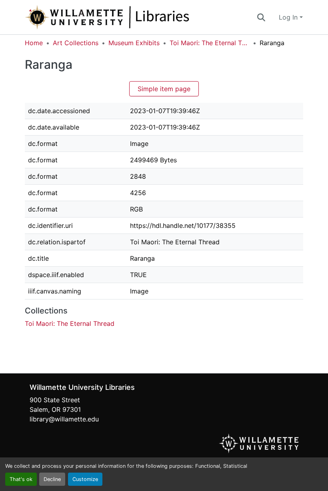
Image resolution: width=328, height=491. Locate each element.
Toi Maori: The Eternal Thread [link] (210, 43)
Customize (85, 479)
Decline (52, 479)
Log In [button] (289, 17)
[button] (133, 17)
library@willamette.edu (64, 419)
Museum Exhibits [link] (134, 43)
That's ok (21, 479)
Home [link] (34, 43)
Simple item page (164, 89)
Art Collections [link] (75, 43)
